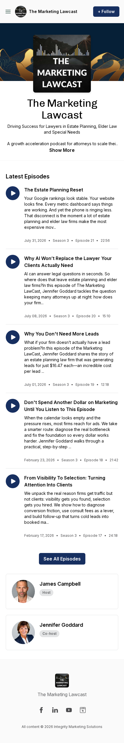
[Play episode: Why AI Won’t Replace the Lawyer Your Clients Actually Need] (13, 262)
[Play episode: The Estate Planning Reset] (13, 193)
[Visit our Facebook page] (41, 710)
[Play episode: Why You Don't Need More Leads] (13, 337)
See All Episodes (62, 559)
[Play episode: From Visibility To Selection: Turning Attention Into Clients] (13, 481)
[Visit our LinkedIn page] (55, 710)
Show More (62, 150)
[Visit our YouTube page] (69, 710)
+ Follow (106, 11)
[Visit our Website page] (83, 710)
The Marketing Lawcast (53, 11)
